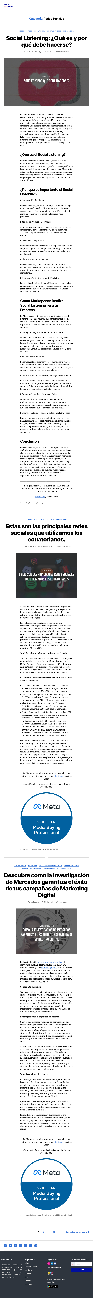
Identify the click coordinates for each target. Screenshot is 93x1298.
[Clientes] (10, 1245)
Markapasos (33, 52)
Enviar (81, 1270)
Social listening (54, 31)
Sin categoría (39, 31)
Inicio (27, 1263)
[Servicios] (20, 1245)
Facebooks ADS (43, 849)
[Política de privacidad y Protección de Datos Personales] (25, 1245)
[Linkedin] (52, 1263)
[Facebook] (55, 1263)
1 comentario (62, 902)
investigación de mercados (50, 865)
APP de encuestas (54, 1268)
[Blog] (30, 1245)
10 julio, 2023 (48, 902)
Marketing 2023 (54, 1215)
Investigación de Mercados (50, 962)
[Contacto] (15, 1245)
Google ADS (54, 849)
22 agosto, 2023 (46, 546)
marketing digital (66, 1215)
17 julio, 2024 (46, 52)
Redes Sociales (25, 31)
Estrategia (32, 503)
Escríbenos (40, 497)
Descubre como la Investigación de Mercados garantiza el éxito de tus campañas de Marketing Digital (46, 885)
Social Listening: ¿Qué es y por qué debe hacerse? (46, 41)
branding (26, 503)
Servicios (28, 1270)
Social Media (68, 31)
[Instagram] (48, 1263)
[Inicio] (5, 1245)
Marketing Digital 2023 (44, 519)
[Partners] (35, 1245)
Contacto (28, 1284)
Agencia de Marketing (30, 849)
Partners (28, 1281)
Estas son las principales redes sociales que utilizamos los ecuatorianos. (47, 533)
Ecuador (28, 519)
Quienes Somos (31, 1267)
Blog (26, 1277)
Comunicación (20, 865)
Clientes (28, 1274)
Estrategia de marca (43, 503)
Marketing (45, 1215)
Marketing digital (71, 865)
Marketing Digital (49, 968)
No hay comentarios (62, 52)
